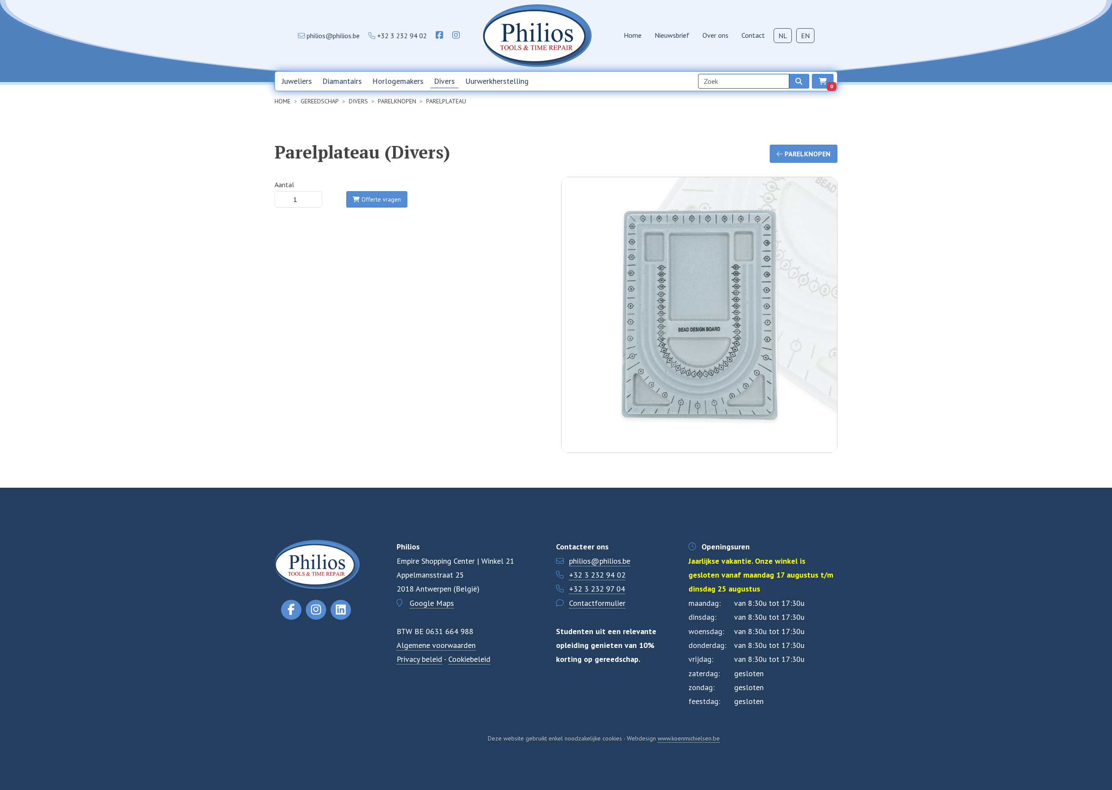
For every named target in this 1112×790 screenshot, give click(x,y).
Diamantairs (342, 81)
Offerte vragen (380, 199)
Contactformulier (597, 603)
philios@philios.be (599, 561)
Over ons (715, 35)
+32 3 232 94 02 (597, 575)
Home (633, 35)
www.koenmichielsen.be (689, 738)
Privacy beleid (419, 659)
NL (782, 35)
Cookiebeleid (469, 659)
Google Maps (432, 603)
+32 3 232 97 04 (597, 589)
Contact (753, 35)
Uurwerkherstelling (497, 81)
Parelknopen (807, 153)
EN (805, 35)
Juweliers (297, 81)
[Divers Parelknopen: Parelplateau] (699, 358)
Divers (444, 81)
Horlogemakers (398, 81)
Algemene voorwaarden (436, 645)
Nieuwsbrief (672, 35)
